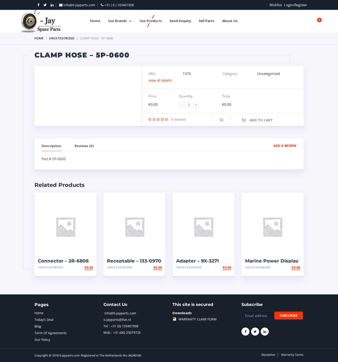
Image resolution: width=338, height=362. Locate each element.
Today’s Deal (44, 319)
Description (51, 145)
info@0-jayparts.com (120, 313)
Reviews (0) (84, 145)
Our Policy (42, 339)
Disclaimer (268, 355)
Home (38, 38)
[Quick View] (88, 200)
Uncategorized (61, 38)
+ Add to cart (80, 267)
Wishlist (275, 5)
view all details (160, 80)
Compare (221, 120)
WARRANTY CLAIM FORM (197, 319)
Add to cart (261, 120)
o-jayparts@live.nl (117, 319)
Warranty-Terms (292, 355)
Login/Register (295, 5)
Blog (37, 326)
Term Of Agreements (50, 333)
